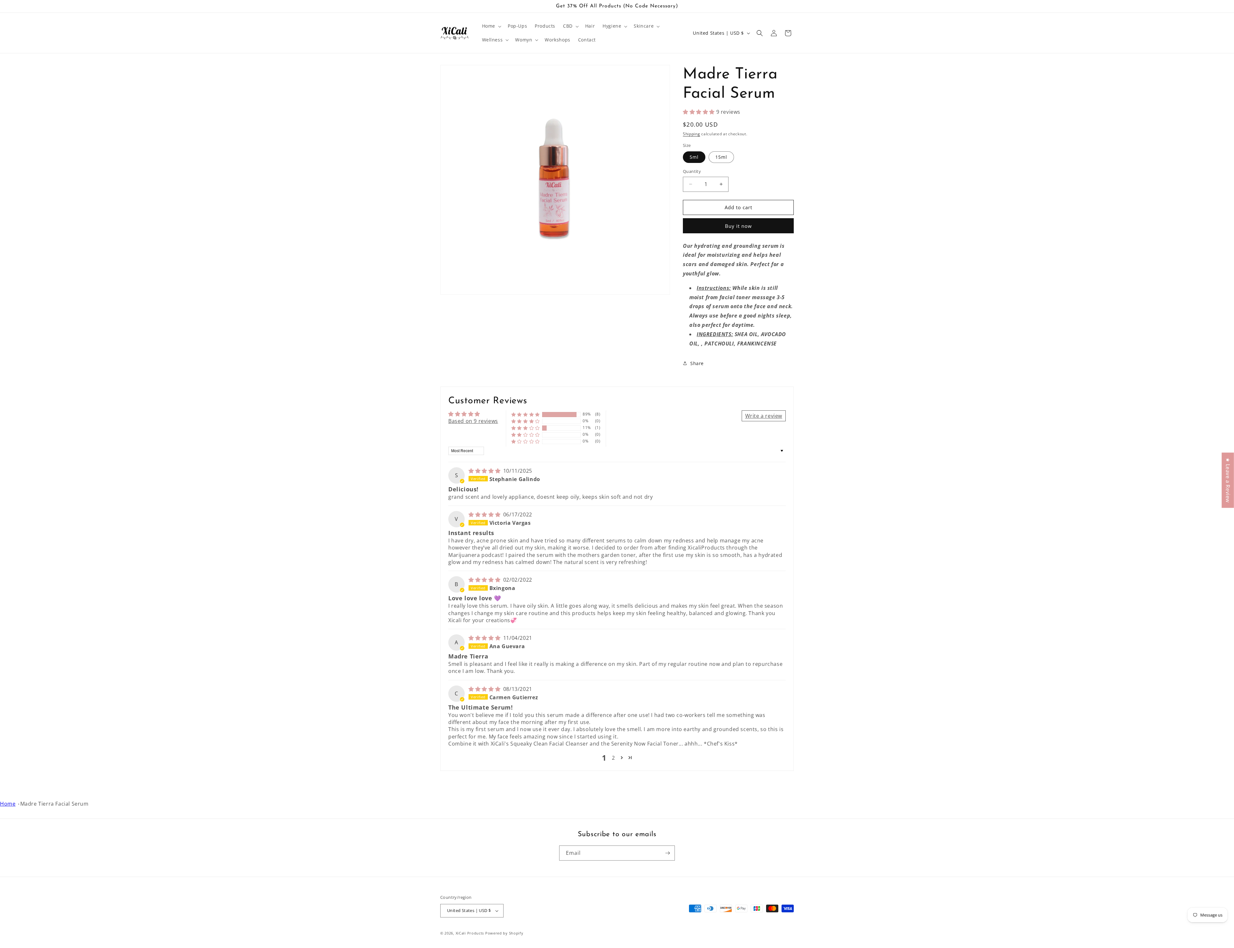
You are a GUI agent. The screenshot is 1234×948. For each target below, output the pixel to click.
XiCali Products (470, 933)
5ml (694, 157)
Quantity (692, 171)
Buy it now (738, 226)
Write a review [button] (763, 415)
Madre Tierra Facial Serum (54, 803)
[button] (491, 26)
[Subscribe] (667, 853)
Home (7, 803)
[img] (485, 470)
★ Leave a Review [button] (1227, 480)
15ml (721, 157)
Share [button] (697, 363)
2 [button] (613, 757)
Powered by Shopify (504, 933)
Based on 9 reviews (473, 421)
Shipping (691, 134)
